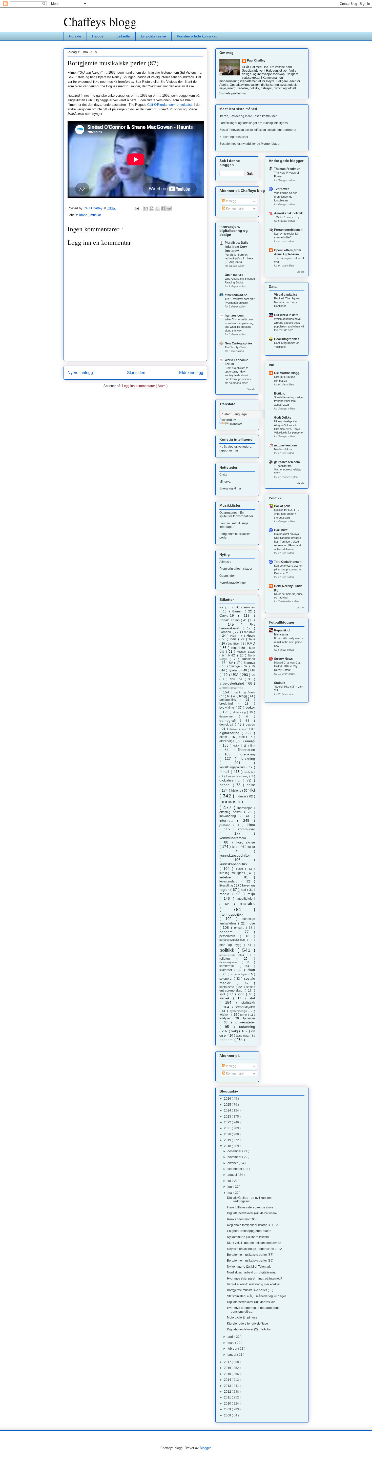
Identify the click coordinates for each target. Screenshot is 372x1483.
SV (231, 663)
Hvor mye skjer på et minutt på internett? (254, 1278)
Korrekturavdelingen (233, 582)
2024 (228, 1110)
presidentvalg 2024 (233, 955)
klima (251, 825)
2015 (228, 1374)
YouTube (237, 679)
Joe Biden (234, 643)
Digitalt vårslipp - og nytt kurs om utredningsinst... (249, 1199)
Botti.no (279, 393)
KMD (251, 643)
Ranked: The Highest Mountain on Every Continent (287, 302)
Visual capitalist (285, 294)
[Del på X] (157, 208)
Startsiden (136, 372)
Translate (236, 424)
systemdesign (239, 1011)
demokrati (227, 724)
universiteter (245, 1022)
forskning (247, 758)
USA (235, 675)
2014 (228, 1380)
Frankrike (248, 632)
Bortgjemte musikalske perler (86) (250, 1260)
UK (252, 670)
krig (235, 847)
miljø (251, 894)
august (233, 1175)
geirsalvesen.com (287, 462)
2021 (228, 1128)
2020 (228, 1134)
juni (230, 1186)
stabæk (226, 998)
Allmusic (225, 562)
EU (252, 620)
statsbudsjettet (245, 1007)
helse (250, 785)
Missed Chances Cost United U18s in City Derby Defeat (287, 666)
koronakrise (245, 842)
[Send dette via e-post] (145, 208)
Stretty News (283, 659)
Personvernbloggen (288, 230)
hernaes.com (234, 315)
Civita (223, 475)
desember (235, 1151)
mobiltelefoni (246, 898)
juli (230, 1181)
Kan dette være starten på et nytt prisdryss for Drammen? (288, 569)
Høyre (251, 635)
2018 (228, 1146)
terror (244, 1014)
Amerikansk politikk (288, 213)
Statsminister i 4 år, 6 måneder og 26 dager (256, 1296)
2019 (228, 1140)
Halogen (99, 36)
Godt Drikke (282, 417)
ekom (224, 737)
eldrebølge (227, 741)
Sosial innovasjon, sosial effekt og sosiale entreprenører (257, 130)
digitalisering (230, 733)
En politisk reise (153, 36)
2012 (228, 1391)
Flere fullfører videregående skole (250, 1207)
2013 (228, 1386)
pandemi (228, 932)
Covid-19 (228, 615)
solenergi (226, 978)
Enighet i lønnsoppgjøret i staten (249, 1231)
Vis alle (251, 389)
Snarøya (249, 663)
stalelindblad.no (236, 295)
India (234, 639)
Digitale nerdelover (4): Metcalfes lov (252, 1213)
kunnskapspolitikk (233, 864)
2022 (228, 1122)
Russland (248, 659)
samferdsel (229, 966)
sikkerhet (226, 970)
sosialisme (227, 987)
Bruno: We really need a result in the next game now (288, 642)
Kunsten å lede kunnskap (197, 36)
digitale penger (239, 729)
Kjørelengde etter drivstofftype (247, 1323)
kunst (240, 868)
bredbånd (228, 703)
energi (250, 741)
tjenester (249, 1018)
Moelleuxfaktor (283, 449)
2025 (228, 1104)
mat (244, 890)
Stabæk (279, 683)
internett (228, 820)
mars (231, 1343)
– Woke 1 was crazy (286, 217)
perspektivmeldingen (233, 939)
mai (230, 1192)
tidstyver (226, 1018)
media (225, 894)
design (250, 724)
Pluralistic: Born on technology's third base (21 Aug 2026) (239, 258)
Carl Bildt (280, 530)
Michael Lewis (246, 651)
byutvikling (227, 707)
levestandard (230, 881)
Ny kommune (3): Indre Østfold (248, 1237)
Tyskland (234, 670)
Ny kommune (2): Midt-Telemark (249, 1266)
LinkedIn (123, 36)
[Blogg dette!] (151, 208)
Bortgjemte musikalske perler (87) (250, 1255)
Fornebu (226, 632)
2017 (228, 1362)
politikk (228, 950)
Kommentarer (235, 208)
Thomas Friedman (287, 169)
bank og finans (245, 692)
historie (236, 790)
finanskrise (246, 750)
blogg (243, 696)
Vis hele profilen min (233, 93)
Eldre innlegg (191, 372)
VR (253, 675)
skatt (251, 970)
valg (235, 1031)
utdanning (247, 1027)
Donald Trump (230, 620)
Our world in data (286, 315)
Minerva (225, 481)
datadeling (240, 712)
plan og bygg (231, 945)
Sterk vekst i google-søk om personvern (254, 1243)
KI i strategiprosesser (233, 137)
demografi (229, 720)
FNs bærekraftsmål (237, 626)
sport (241, 994)
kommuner (246, 829)
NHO (232, 655)
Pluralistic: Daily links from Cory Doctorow (236, 247)
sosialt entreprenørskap (237, 988)
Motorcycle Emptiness (242, 1317)
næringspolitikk (231, 914)
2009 (228, 1409)
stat (252, 998)
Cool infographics (286, 339)
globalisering (231, 780)
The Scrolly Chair (235, 347)
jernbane (226, 825)
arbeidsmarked (231, 688)
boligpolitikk (229, 700)
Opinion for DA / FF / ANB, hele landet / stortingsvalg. (286, 513)
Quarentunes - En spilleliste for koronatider (236, 514)
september (235, 1169)
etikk (237, 745)
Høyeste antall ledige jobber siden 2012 (254, 1249)
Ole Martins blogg (286, 373)
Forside (75, 36)
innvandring (229, 816)
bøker (250, 707)
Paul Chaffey (256, 60)
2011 (228, 1397)
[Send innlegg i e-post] (136, 208)
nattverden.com (285, 445)
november (235, 1157)
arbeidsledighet (232, 683)
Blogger (205, 1448)
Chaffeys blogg (100, 21)
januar (232, 1354)
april (231, 1336)
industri (241, 796)
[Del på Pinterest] (169, 208)
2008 (228, 1415)
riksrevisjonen (230, 962)
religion (227, 958)
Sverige (235, 666)
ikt (252, 790)
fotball (225, 772)
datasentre (229, 716)
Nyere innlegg (80, 372)
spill (223, 994)
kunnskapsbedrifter (234, 855)
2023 (228, 1116)
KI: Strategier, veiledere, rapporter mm (235, 448)
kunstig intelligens (232, 873)
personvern (229, 936)
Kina (235, 648)
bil (229, 696)
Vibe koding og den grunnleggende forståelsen (285, 196)
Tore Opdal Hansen (287, 562)
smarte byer (240, 974)
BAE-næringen (245, 607)
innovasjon (231, 801)
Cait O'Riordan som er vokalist (169, 105)
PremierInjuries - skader (235, 568)
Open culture (234, 275)
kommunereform (232, 838)
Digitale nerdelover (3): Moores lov (251, 1302)
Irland (83, 215)
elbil (242, 737)
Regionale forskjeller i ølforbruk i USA (253, 1225)
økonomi (226, 1040)
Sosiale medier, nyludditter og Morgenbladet (249, 144)
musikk (95, 215)
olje (252, 923)
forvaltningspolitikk (232, 767)
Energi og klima (230, 488)
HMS (234, 635)
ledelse (228, 877)
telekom (225, 1014)
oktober (233, 1163)
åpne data (243, 1035)
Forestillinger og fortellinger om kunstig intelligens (253, 123)
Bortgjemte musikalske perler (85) (250, 1290)
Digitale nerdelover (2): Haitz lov (249, 1329)
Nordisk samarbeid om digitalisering (252, 1272)
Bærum (238, 611)
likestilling (226, 885)
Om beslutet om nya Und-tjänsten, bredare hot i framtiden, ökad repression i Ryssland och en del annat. (287, 541)
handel (226, 785)
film (252, 745)
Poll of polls (282, 506)
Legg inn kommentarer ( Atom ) (145, 386)
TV (253, 666)
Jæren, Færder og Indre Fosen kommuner (248, 116)
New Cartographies (239, 343)
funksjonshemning (238, 776)
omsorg (240, 928)
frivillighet (249, 772)
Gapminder (227, 576)
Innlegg (230, 201)
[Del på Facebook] (163, 208)
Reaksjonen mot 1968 (242, 1219)
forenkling (247, 754)
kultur (251, 847)
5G (222, 607)
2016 (228, 1368)
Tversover (281, 189)
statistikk (248, 1002)
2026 (228, 1098)
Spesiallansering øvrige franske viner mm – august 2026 (288, 401)
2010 (228, 1403)
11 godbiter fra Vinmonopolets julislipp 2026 (287, 469)
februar (233, 1348)
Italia (252, 639)
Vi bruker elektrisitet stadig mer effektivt (253, 1284)
